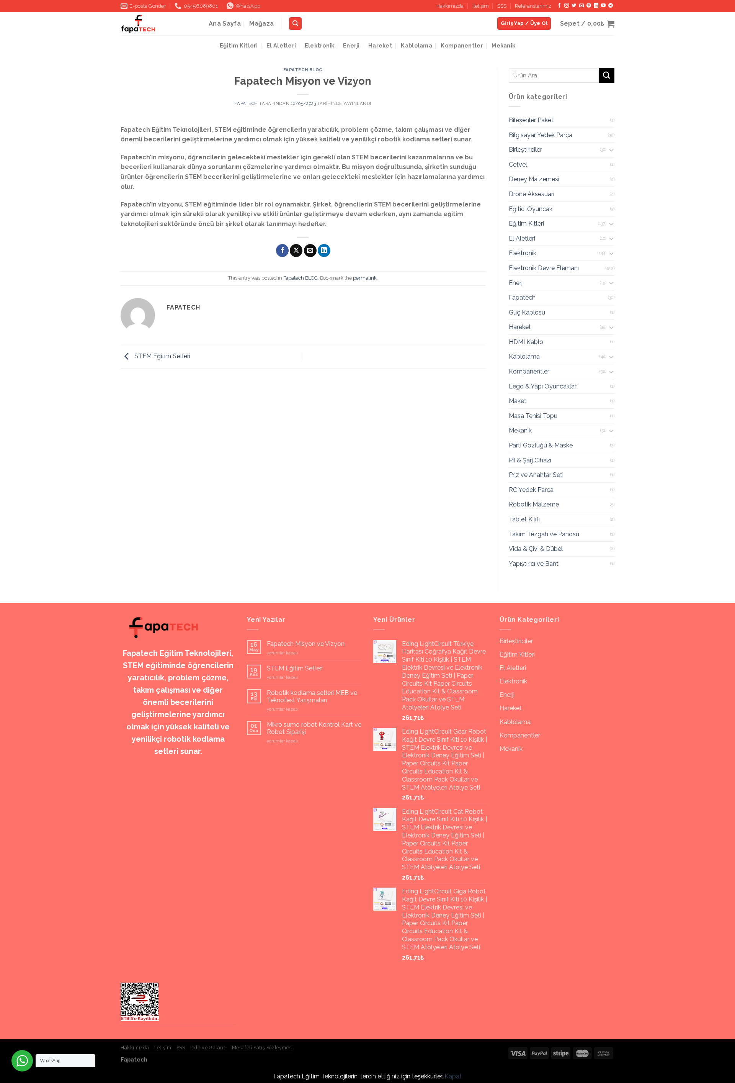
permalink (365, 278)
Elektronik (320, 45)
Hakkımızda (450, 6)
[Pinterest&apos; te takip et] (588, 5)
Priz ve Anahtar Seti (536, 474)
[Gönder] (606, 75)
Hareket (380, 45)
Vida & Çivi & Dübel (536, 548)
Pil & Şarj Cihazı (530, 460)
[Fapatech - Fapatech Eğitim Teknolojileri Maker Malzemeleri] (159, 23)
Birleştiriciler (525, 149)
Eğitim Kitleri (239, 45)
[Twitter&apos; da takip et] (574, 5)
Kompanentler (462, 45)
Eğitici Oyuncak (530, 209)
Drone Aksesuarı (531, 194)
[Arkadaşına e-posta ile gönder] (310, 250)
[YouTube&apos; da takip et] (603, 5)
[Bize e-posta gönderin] (581, 5)
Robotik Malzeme (534, 504)
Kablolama (416, 45)
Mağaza (261, 23)
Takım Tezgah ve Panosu (544, 534)
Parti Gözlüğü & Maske (541, 445)
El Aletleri (281, 45)
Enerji (351, 45)
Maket (517, 401)
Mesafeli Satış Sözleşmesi (262, 1047)
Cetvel (518, 164)
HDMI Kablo (526, 342)
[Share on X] (296, 250)
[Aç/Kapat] (611, 149)
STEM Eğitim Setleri (161, 356)
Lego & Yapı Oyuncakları (543, 386)
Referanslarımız (533, 6)
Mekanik (503, 45)
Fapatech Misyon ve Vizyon (306, 643)
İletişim (480, 6)
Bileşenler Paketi (532, 120)
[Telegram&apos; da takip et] (610, 5)
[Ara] (295, 23)
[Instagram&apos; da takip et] (566, 5)
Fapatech (246, 103)
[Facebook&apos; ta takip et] (559, 5)
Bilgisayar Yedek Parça (540, 135)
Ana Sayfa (225, 23)
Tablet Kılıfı (524, 519)
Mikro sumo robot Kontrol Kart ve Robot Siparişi (314, 728)
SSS (501, 6)
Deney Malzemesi (534, 179)
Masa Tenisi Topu (533, 415)
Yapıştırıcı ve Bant (534, 563)
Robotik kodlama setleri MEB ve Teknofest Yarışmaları (312, 696)
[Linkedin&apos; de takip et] (596, 5)
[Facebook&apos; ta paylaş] (282, 250)
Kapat (453, 1076)
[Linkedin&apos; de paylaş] (324, 250)
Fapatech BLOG (303, 69)
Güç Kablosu (527, 312)
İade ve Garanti (208, 1047)
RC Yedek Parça (531, 489)
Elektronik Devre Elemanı (544, 268)
